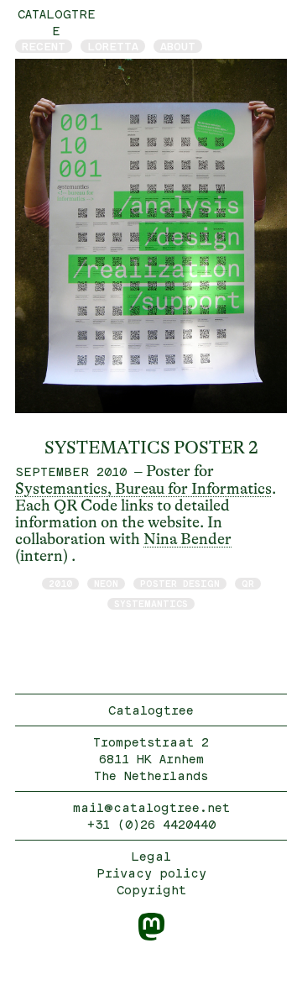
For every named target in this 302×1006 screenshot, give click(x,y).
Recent (43, 46)
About (177, 46)
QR (248, 583)
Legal (151, 856)
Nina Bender (187, 539)
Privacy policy (151, 873)
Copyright (151, 890)
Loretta (112, 46)
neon (106, 583)
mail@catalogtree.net (151, 807)
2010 (60, 583)
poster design (180, 583)
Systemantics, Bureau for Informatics (143, 488)
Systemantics (151, 603)
